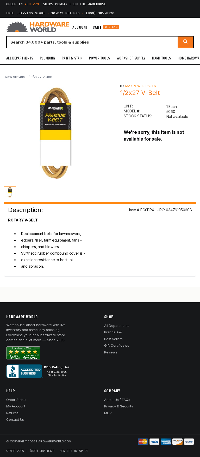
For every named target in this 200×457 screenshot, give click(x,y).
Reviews (110, 352)
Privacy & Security (118, 406)
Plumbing (47, 58)
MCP (108, 413)
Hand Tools (161, 58)
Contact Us (15, 419)
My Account (15, 406)
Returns (12, 413)
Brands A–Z (113, 332)
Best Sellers (113, 339)
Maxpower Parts (140, 86)
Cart (105, 27)
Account (80, 27)
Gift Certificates (116, 345)
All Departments (19, 58)
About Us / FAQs (117, 400)
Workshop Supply (131, 58)
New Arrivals (15, 77)
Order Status (16, 400)
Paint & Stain (72, 58)
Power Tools (99, 58)
